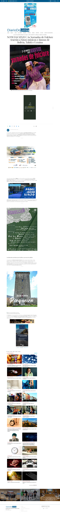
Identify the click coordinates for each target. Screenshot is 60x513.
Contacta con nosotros (48, 32)
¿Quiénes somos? (23, 507)
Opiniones (24, 32)
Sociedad (29, 32)
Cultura (41, 32)
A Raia (16, 32)
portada (16, 351)
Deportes (37, 32)
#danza (13, 351)
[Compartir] (49, 1)
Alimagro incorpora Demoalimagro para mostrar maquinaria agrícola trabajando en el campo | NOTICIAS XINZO (9, 498)
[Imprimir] (34, 126)
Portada (22, 506)
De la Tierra (20, 32)
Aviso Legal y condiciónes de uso (25, 508)
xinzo (8, 351)
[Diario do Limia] (18, 30)
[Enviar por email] (36, 126)
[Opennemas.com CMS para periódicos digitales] (45, 507)
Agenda (33, 32)
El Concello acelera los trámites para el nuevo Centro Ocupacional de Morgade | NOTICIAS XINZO (50, 498)
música (11, 351)
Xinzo (8, 32)
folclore (19, 351)
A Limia (11, 32)
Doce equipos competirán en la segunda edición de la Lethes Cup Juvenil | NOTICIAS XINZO (30, 498)
